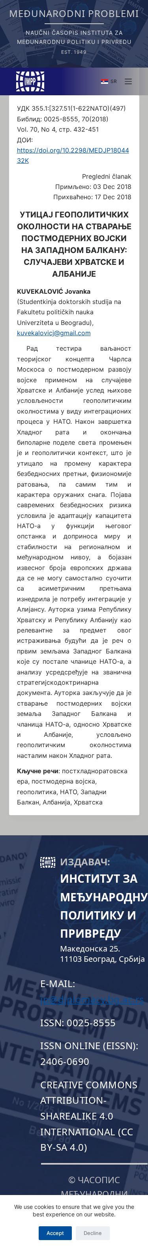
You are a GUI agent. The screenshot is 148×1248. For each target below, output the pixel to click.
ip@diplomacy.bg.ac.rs (92, 999)
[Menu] (128, 81)
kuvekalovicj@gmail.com (54, 333)
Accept (55, 1233)
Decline (93, 1233)
